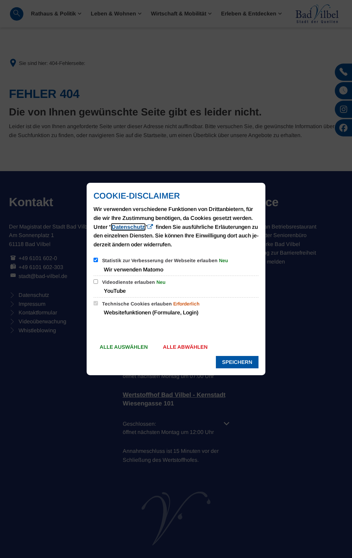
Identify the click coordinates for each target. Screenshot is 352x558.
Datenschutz (128, 227)
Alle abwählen (185, 347)
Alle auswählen (124, 347)
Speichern (237, 362)
